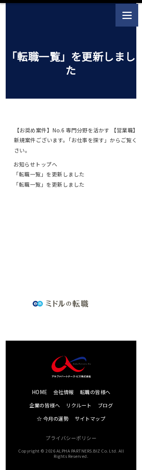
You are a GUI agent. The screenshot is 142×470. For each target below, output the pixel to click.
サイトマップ (90, 418)
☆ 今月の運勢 (53, 418)
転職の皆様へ (95, 392)
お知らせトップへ (35, 164)
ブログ (105, 405)
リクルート (79, 405)
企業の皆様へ (44, 405)
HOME (39, 392)
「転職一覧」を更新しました (49, 174)
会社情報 (63, 392)
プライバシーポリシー (71, 438)
